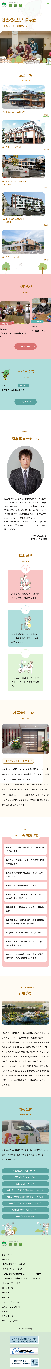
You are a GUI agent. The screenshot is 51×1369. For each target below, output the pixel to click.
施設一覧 (5, 1259)
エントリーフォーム (10, 1302)
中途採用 (5, 1297)
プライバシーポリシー (11, 1321)
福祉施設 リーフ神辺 (12, 1268)
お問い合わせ (7, 1316)
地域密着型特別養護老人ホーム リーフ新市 (22, 1273)
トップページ (7, 1254)
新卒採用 (5, 1292)
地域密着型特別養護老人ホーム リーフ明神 (22, 1278)
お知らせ (5, 1311)
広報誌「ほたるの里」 (11, 1306)
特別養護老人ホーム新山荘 (14, 1264)
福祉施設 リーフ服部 (11, 1283)
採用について (7, 1287)
